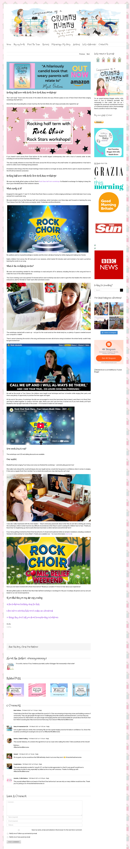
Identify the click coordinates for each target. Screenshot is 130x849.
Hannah (16, 754)
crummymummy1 (37, 658)
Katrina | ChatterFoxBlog (21, 738)
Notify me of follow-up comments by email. (23, 833)
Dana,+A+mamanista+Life (21, 726)
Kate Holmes (17, 710)
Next (88, 54)
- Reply (40, 710)
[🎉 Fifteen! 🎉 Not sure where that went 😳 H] (116, 308)
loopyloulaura (17, 764)
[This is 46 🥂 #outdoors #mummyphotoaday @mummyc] (116, 322)
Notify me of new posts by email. (19, 837)
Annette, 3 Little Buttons (21, 778)
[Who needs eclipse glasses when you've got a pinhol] (101, 322)
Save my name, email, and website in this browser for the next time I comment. (57, 830)
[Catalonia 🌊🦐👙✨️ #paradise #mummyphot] (101, 308)
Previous (82, 54)
